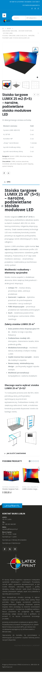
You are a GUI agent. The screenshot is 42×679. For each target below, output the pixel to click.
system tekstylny (7, 166)
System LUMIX (14, 156)
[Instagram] (35, 8)
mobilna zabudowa (22, 161)
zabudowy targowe (24, 587)
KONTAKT (36, 645)
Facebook (4, 173)
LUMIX (13, 161)
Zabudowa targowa (26, 156)
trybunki (18, 589)
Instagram (15, 549)
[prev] (34, 94)
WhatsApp (8, 173)
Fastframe (5, 487)
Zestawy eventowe (8, 158)
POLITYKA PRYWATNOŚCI (23, 645)
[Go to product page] (11, 475)
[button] (4, 15)
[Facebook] (32, 8)
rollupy (12, 589)
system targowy (28, 164)
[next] (38, 94)
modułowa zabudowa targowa (12, 164)
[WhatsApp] (38, 8)
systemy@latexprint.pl (10, 529)
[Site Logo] (7, 21)
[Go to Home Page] (3, 28)
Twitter (10, 549)
